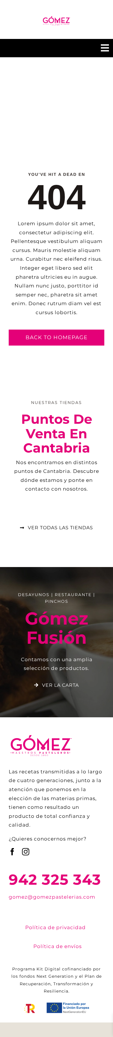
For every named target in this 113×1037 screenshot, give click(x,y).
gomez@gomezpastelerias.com (52, 897)
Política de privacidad (55, 927)
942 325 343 (55, 879)
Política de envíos (57, 946)
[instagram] (26, 851)
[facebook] (12, 851)
